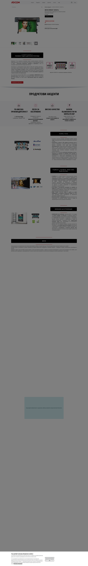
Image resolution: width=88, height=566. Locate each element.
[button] (49, 558)
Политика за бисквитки (18, 563)
